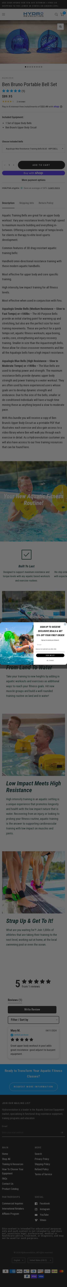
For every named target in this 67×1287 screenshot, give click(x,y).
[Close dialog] (65, 624)
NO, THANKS (50, 660)
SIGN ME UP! (50, 655)
